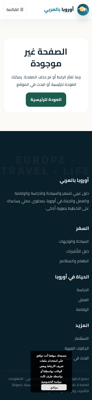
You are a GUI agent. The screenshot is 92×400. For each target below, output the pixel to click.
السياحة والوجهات (74, 241)
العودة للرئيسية (46, 99)
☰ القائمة (15, 9)
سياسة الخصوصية (51, 381)
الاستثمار (82, 338)
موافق (54, 387)
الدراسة (83, 289)
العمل (83, 299)
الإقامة (82, 309)
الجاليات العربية (77, 348)
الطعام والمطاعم (74, 261)
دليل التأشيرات (77, 251)
